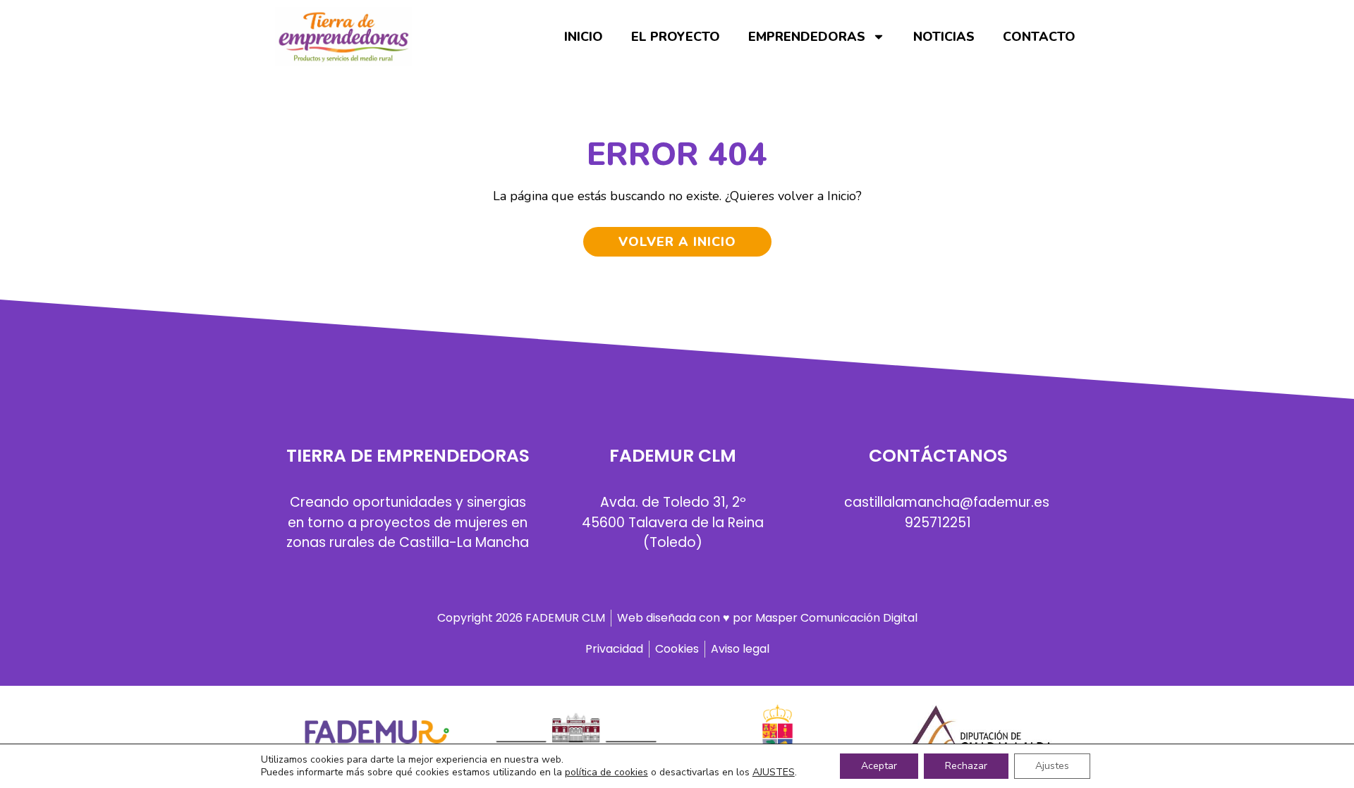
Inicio (583, 36)
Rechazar (966, 765)
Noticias (944, 36)
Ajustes (1052, 765)
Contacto (1039, 36)
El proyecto (675, 36)
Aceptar (879, 765)
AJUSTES (773, 772)
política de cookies (606, 772)
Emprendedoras (806, 36)
